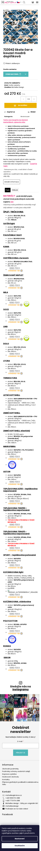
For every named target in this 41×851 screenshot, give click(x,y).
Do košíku (22, 105)
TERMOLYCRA (10, 378)
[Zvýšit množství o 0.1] (34, 99)
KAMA (6, 246)
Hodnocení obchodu (10, 777)
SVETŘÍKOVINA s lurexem (16, 258)
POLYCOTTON (10, 620)
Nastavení (20, 838)
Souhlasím (20, 845)
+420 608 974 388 (12, 798)
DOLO (6, 343)
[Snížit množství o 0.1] (23, 99)
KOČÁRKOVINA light (13, 572)
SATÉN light (9, 223)
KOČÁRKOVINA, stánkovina (17, 601)
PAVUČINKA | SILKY (12, 235)
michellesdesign (12, 806)
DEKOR (7, 657)
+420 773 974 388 (12, 800)
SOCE (6, 309)
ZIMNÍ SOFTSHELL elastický (16, 430)
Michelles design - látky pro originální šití (21, 803)
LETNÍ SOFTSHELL (11, 395)
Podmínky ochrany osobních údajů (16, 771)
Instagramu (20, 689)
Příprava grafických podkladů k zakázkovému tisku (20, 783)
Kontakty (6, 779)
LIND (5, 326)
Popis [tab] (8, 190)
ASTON (6, 471)
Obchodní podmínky (10, 769)
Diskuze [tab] (15, 190)
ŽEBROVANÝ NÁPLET (13, 275)
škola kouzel (25, 116)
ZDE (11, 202)
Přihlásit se (20, 753)
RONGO (7, 646)
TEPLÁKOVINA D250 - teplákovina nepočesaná (20, 489)
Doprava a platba (9, 774)
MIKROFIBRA (9, 446)
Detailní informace (11, 182)
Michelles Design (17, 87)
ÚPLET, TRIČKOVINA (13, 211)
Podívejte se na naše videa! (16, 809)
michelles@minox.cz (13, 795)
